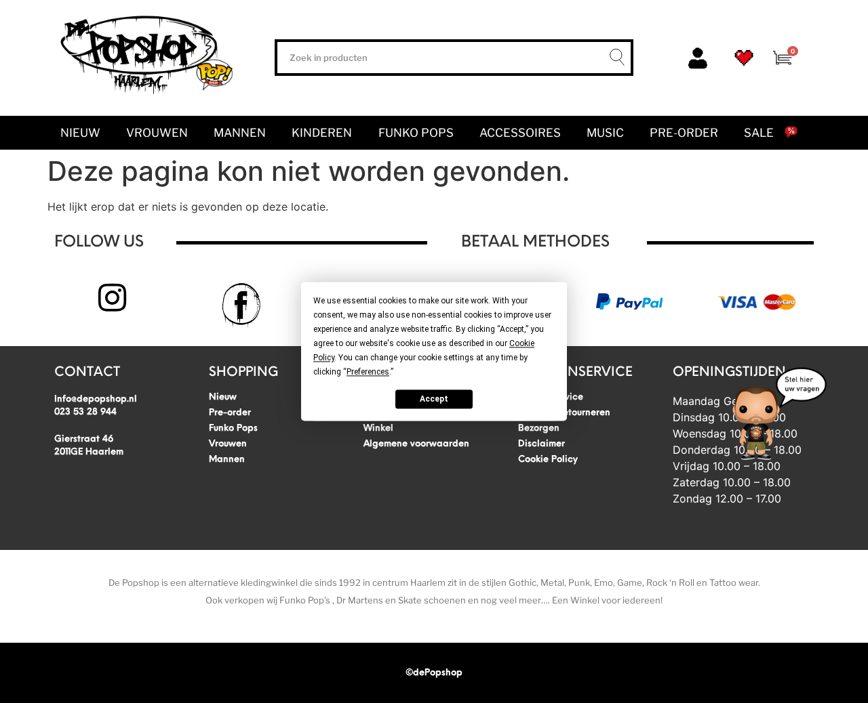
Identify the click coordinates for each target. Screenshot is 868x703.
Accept (434, 399)
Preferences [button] (368, 372)
